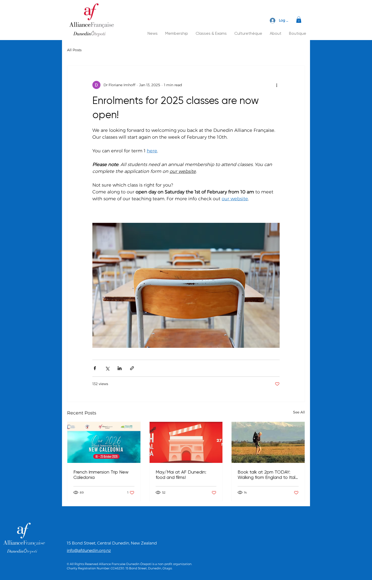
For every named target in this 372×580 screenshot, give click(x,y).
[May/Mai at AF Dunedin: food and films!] (186, 442)
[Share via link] (132, 368)
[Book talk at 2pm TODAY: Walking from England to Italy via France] (268, 442)
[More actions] (277, 85)
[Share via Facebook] (94, 368)
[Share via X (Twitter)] (107, 368)
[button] (298, 19)
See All (299, 412)
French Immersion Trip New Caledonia (101, 474)
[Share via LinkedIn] (119, 368)
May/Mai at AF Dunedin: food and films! (181, 474)
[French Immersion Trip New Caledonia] (103, 442)
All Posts (74, 50)
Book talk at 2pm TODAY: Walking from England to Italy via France (268, 474)
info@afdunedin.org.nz (89, 550)
